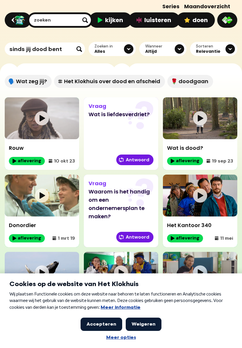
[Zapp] (227, 20)
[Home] (17, 20)
